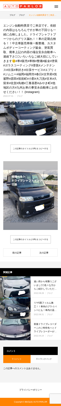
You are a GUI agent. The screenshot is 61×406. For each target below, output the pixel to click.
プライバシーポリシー (30, 389)
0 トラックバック (44, 359)
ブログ (20, 96)
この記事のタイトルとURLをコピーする (30, 148)
